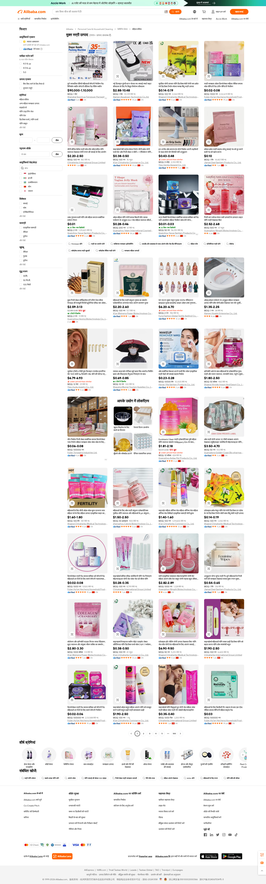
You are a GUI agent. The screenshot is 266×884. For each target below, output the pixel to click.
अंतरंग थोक (72, 778)
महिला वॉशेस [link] (136, 29)
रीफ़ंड (161, 817)
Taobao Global (145, 870)
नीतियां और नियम (75, 829)
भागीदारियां (207, 823)
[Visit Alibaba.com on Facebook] (205, 835)
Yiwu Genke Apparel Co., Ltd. (172, 165)
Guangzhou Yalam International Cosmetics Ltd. (133, 230)
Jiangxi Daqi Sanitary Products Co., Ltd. (222, 162)
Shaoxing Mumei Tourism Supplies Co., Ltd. (133, 387)
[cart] (204, 12)
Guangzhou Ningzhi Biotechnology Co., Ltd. (224, 230)
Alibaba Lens (36, 856)
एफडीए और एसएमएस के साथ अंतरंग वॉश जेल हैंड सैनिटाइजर (162, 244)
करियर (26, 817)
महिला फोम (194, 244)
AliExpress (89, 870)
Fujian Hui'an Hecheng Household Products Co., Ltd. (224, 97)
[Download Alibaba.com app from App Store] (209, 856)
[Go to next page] (180, 733)
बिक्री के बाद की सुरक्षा (77, 817)
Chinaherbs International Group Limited (86, 162)
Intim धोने (190, 778)
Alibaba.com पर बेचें (212, 800)
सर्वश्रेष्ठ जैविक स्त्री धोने (107, 251)
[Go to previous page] (131, 733)
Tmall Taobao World (118, 870)
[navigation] (40, 382)
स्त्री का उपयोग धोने (98, 244)
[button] (166, 12)
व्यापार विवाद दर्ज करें (166, 811)
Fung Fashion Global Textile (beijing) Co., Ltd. (179, 316)
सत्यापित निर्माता (120, 800)
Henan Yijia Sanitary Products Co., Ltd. (177, 384)
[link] (262, 855)
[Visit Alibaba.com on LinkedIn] (211, 835)
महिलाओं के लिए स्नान (210, 778)
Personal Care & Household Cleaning (95, 29)
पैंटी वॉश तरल (150, 778)
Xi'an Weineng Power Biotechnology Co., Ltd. (133, 313)
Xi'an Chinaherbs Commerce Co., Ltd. (131, 162)
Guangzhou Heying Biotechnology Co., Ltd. (87, 319)
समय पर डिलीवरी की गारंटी (79, 811)
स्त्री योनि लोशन (30, 778)
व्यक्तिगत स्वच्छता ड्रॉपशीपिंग (123, 244)
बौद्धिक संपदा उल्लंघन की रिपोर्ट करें (171, 823)
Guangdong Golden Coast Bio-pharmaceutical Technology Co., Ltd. (224, 452)
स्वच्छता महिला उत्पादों (131, 251)
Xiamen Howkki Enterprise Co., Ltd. (220, 313)
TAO (157, 870)
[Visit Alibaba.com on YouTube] (230, 835)
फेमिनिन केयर (122, 29)
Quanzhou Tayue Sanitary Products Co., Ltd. (87, 233)
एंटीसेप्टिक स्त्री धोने (213, 244)
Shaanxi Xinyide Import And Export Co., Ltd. (224, 384)
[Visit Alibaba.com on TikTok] (236, 835)
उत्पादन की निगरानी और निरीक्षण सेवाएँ (83, 823)
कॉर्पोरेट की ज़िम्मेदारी (31, 811)
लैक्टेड (231, 244)
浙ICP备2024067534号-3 (212, 879)
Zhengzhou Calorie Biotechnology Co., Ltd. (133, 523)
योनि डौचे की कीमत (233, 778)
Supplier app (145, 856)
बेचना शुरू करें (209, 805)
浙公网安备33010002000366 (183, 879)
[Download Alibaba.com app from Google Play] (232, 856)
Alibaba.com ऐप (162, 856)
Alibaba (69, 29)
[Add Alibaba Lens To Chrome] (62, 856)
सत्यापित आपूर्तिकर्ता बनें (212, 817)
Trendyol (166, 870)
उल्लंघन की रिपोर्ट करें (167, 829)
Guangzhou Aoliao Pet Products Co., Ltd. (178, 458)
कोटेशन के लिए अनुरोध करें (123, 805)
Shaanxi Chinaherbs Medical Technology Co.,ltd (179, 97)
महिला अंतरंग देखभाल (171, 778)
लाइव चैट (162, 805)
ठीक (57, 140)
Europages (178, 870)
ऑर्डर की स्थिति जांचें (211, 811)
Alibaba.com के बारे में (33, 793)
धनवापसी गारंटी (74, 805)
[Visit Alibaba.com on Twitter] (218, 835)
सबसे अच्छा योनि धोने (52, 778)
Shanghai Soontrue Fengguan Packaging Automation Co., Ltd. (87, 97)
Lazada (133, 870)
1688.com (101, 870)
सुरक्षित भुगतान (74, 800)
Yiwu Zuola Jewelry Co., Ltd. (80, 387)
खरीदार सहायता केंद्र (166, 800)
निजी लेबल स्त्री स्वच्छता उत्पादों (126, 778)
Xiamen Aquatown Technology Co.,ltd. (131, 97)
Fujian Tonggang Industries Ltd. (82, 452)
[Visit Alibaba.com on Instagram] (224, 835)
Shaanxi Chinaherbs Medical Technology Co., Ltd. (87, 523)
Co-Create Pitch (31, 805)
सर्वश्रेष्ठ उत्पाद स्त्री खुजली (80, 251)
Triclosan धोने (76, 244)
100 (174, 733)
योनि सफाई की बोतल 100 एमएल (95, 778)
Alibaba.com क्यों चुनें (33, 800)
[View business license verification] (160, 879)
